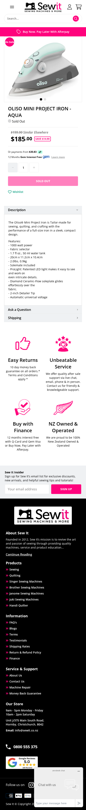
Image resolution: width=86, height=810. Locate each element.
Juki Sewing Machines (24, 599)
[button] (41, 99)
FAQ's (13, 622)
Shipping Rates (19, 646)
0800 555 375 (25, 746)
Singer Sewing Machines (25, 581)
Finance (14, 658)
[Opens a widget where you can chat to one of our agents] (59, 787)
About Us (15, 675)
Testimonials (18, 640)
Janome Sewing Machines (26, 593)
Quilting (14, 575)
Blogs (13, 628)
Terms (13, 634)
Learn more (58, 157)
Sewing (14, 569)
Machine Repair (20, 687)
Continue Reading (19, 554)
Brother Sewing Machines (26, 587)
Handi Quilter (18, 605)
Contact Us (16, 681)
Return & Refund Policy (25, 652)
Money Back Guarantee (25, 693)
